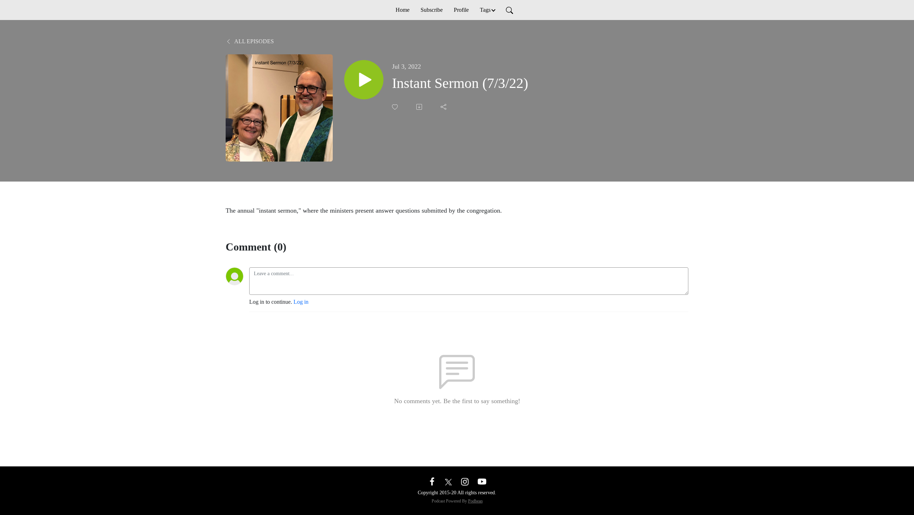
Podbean (475, 501)
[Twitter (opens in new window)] (448, 481)
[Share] (444, 106)
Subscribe (432, 10)
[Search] (509, 10)
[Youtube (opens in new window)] (482, 481)
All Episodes (253, 41)
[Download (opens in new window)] (420, 106)
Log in (300, 302)
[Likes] (395, 107)
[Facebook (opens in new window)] (432, 481)
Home (403, 10)
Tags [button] (485, 10)
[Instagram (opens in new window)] (465, 481)
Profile (461, 10)
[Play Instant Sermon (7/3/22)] (363, 79)
